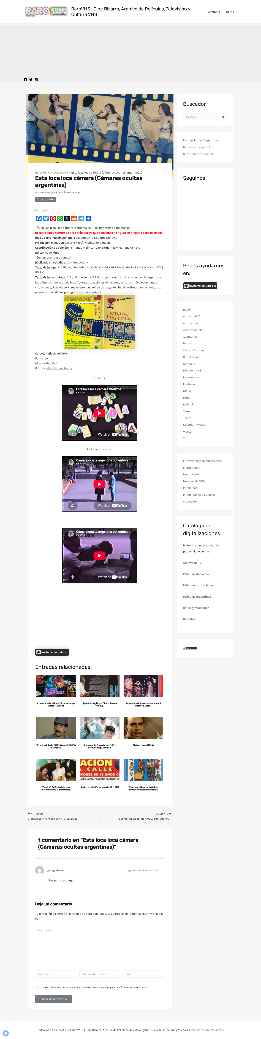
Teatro (187, 418)
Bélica (187, 343)
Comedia (189, 363)
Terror (187, 411)
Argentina (56, 192)
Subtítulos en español (198, 154)
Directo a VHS (59, 172)
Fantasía (189, 384)
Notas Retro (191, 474)
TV (184, 438)
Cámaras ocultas (71, 192)
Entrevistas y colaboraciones (202, 460)
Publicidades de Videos (199, 494)
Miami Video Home (59, 368)
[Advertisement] (130, 50)
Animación (190, 323)
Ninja (186, 397)
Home (230, 11)
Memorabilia (191, 467)
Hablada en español (196, 147)
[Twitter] (30, 79)
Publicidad (190, 488)
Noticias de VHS (194, 481)
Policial (188, 404)
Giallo (187, 391)
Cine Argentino (193, 357)
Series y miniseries (196, 608)
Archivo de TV (192, 316)
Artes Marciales (193, 330)
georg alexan (56, 870)
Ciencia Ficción (193, 350)
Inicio (187, 309)
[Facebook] (25, 79)
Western (188, 431)
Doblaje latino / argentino (200, 140)
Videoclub (190, 501)
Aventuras (190, 336)
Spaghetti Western (195, 424)
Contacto (214, 11)
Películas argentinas (197, 596)
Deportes (189, 619)
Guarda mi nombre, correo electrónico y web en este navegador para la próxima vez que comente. (94, 987)
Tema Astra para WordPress (206, 1030)
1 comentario (42, 192)
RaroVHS (41, 172)
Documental (191, 377)
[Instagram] (36, 79)
